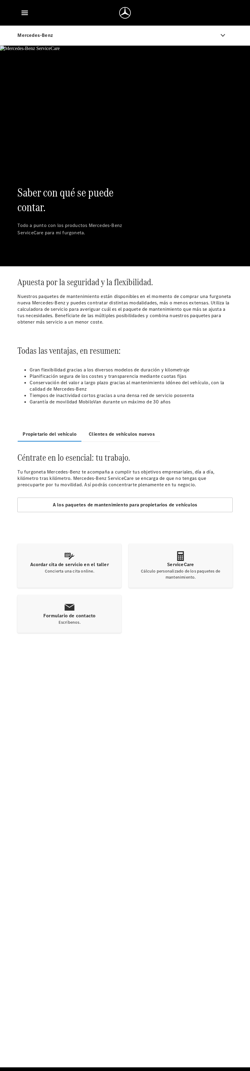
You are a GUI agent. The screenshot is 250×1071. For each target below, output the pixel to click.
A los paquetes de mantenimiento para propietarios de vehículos (125, 505)
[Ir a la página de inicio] (125, 13)
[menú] (24, 12)
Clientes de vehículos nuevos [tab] (122, 434)
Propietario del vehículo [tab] (50, 434)
